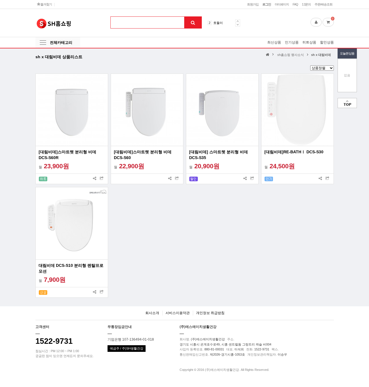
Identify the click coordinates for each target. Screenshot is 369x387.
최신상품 (274, 42)
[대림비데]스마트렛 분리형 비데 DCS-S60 (143, 155)
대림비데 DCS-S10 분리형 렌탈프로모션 (71, 268)
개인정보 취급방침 (210, 313)
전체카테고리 (61, 42)
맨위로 (347, 103)
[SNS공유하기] (94, 179)
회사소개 (152, 313)
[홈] (268, 54)
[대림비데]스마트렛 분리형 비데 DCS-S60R (67, 155)
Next (237, 25)
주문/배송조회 (323, 4)
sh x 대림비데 (321, 54)
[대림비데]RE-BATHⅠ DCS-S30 (293, 152)
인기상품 (292, 42)
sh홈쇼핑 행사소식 (290, 54)
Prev (237, 21)
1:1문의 (306, 4)
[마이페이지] (316, 22)
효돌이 (218, 22)
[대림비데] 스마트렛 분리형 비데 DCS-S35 (218, 155)
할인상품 (327, 42)
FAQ (295, 4)
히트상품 (309, 42)
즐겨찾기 (46, 4)
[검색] (193, 22)
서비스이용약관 (177, 313)
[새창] (102, 179)
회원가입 (253, 4)
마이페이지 (282, 4)
